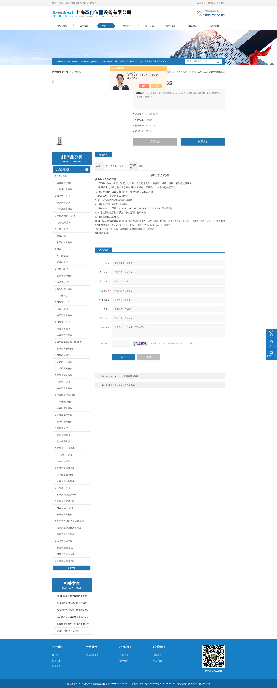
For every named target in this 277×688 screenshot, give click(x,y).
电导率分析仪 (63, 488)
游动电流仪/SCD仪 (66, 395)
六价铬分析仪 (63, 282)
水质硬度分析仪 (64, 368)
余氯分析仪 (62, 295)
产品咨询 (155, 141)
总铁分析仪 (62, 229)
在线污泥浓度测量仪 (66, 494)
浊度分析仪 (62, 309)
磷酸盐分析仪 (63, 322)
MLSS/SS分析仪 (65, 508)
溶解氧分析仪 (63, 381)
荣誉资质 (171, 26)
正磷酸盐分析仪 (64, 362)
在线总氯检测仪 (64, 415)
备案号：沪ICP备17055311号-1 (146, 683)
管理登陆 (181, 683)
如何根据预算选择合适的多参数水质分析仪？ (73, 595)
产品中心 (106, 26)
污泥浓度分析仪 (64, 315)
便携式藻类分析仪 (65, 534)
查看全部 (71, 568)
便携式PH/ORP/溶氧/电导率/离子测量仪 (73, 521)
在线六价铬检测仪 (65, 468)
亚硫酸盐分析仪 (64, 182)
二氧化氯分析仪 (64, 401)
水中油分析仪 (63, 461)
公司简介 (56, 655)
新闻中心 (127, 26)
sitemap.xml (169, 683)
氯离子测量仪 (63, 435)
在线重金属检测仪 (65, 561)
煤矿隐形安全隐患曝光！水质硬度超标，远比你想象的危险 (73, 617)
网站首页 (62, 26)
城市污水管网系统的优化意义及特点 (73, 610)
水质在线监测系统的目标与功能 (72, 602)
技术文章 (149, 26)
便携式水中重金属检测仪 (69, 527)
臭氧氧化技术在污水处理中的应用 (73, 624)
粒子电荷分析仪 (64, 242)
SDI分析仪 (62, 176)
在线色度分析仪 (64, 514)
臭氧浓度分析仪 (64, 388)
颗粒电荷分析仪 (64, 289)
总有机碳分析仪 (64, 209)
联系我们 (221, 3)
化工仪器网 (204, 683)
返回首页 (201, 3)
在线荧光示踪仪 (64, 335)
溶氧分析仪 (62, 269)
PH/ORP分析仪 (64, 454)
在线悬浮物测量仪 (65, 481)
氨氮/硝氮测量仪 (65, 547)
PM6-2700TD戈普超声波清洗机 (120, 385)
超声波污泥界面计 (65, 501)
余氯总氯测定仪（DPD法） (70, 342)
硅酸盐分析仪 (63, 302)
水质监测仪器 (168, 72)
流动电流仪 (62, 262)
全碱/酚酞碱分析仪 (66, 216)
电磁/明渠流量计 (65, 222)
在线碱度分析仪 (64, 408)
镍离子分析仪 (63, 202)
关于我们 (84, 26)
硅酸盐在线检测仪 (65, 554)
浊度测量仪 (62, 428)
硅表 (59, 249)
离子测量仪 (62, 255)
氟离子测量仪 (63, 441)
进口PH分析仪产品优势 (68, 631)
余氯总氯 (61, 236)
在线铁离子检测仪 (65, 448)
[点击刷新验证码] (140, 343)
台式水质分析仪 (64, 275)
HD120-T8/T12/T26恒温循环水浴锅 (122, 376)
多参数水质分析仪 (185, 72)
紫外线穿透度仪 (64, 541)
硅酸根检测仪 (63, 355)
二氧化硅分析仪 (64, 189)
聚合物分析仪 (63, 196)
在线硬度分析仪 (64, 421)
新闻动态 (56, 660)
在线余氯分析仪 (64, 375)
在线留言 (211, 3)
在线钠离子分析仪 (65, 348)
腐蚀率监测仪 (63, 328)
